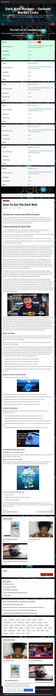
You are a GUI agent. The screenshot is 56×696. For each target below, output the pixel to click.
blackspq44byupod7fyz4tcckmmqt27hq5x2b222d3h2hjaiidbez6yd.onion (40, 151)
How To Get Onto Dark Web (10, 511)
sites (34, 630)
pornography (12, 630)
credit (14, 622)
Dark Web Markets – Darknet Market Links (28, 10)
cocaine (34, 619)
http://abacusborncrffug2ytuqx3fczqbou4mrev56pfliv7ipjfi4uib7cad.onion (40, 67)
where (17, 633)
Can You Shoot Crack (41, 529)
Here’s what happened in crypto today (13, 604)
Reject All (19, 690)
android (18, 619)
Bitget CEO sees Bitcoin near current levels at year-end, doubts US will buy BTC (24, 607)
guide (35, 625)
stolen (42, 630)
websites (12, 633)
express (24, 625)
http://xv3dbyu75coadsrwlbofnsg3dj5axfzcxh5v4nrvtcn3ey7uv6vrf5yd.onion (41, 130)
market (21, 628)
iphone (11, 628)
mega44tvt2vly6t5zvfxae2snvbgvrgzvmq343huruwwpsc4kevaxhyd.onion (40, 172)
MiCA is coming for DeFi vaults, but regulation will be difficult (19, 601)
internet (6, 628)
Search (5, 570)
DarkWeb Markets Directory (28, 694)
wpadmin (6, 208)
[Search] (49, 24)
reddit (18, 630)
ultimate (6, 633)
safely (23, 630)
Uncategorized (6, 200)
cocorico (40, 619)
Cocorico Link (6, 595)
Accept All (28, 690)
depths (46, 622)
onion (45, 628)
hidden (46, 625)
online (5, 630)
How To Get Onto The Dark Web (45, 511)
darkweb (40, 622)
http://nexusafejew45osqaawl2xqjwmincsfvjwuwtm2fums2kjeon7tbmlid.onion (40, 46)
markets (27, 628)
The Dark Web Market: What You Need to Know (15, 551)
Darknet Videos (53, 24)
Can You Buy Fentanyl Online (15, 529)
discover (6, 625)
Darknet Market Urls (45, 689)
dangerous (21, 622)
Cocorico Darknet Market (9, 587)
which (23, 633)
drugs (11, 625)
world (27, 633)
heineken (40, 625)
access (5, 619)
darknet (34, 622)
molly (32, 628)
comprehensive (7, 622)
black (23, 619)
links (16, 628)
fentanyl (30, 625)
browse (29, 619)
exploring (17, 625)
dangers (28, 622)
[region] (19, 685)
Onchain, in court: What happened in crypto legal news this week (20, 613)
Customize (9, 690)
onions (50, 628)
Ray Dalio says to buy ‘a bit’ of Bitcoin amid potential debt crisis (20, 610)
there (47, 630)
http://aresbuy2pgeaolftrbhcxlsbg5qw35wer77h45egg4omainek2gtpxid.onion (40, 109)
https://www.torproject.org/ (43, 33)
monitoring (39, 628)
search (29, 630)
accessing (11, 619)
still (38, 630)
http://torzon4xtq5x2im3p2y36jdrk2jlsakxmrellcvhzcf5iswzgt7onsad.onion (40, 88)
